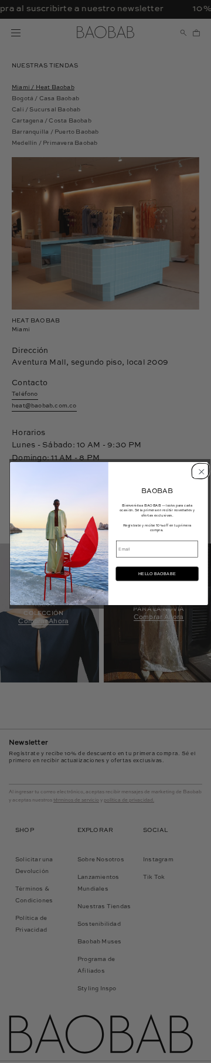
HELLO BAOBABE (157, 574)
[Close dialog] (199, 471)
